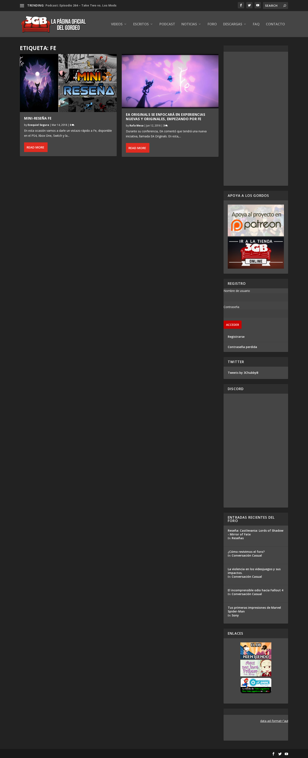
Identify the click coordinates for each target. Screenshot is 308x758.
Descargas (232, 24)
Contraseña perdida (242, 347)
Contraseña (231, 307)
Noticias (189, 24)
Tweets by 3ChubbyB (243, 373)
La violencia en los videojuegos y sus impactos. (254, 571)
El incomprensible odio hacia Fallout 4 (255, 590)
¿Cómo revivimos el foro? (246, 552)
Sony (235, 615)
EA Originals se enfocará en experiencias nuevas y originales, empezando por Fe (165, 116)
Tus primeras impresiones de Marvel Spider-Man (254, 609)
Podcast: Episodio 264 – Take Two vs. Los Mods (80, 5)
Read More (35, 147)
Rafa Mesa (136, 125)
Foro (212, 24)
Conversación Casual (247, 555)
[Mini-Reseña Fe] (68, 83)
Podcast (167, 24)
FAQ (256, 24)
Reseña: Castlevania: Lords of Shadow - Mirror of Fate (255, 532)
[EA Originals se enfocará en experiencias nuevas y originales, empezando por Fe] (170, 81)
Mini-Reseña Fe (37, 118)
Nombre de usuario (237, 291)
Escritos (141, 24)
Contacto (275, 24)
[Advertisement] (256, 119)
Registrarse (236, 337)
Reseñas (238, 538)
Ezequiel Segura (38, 125)
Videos (117, 24)
